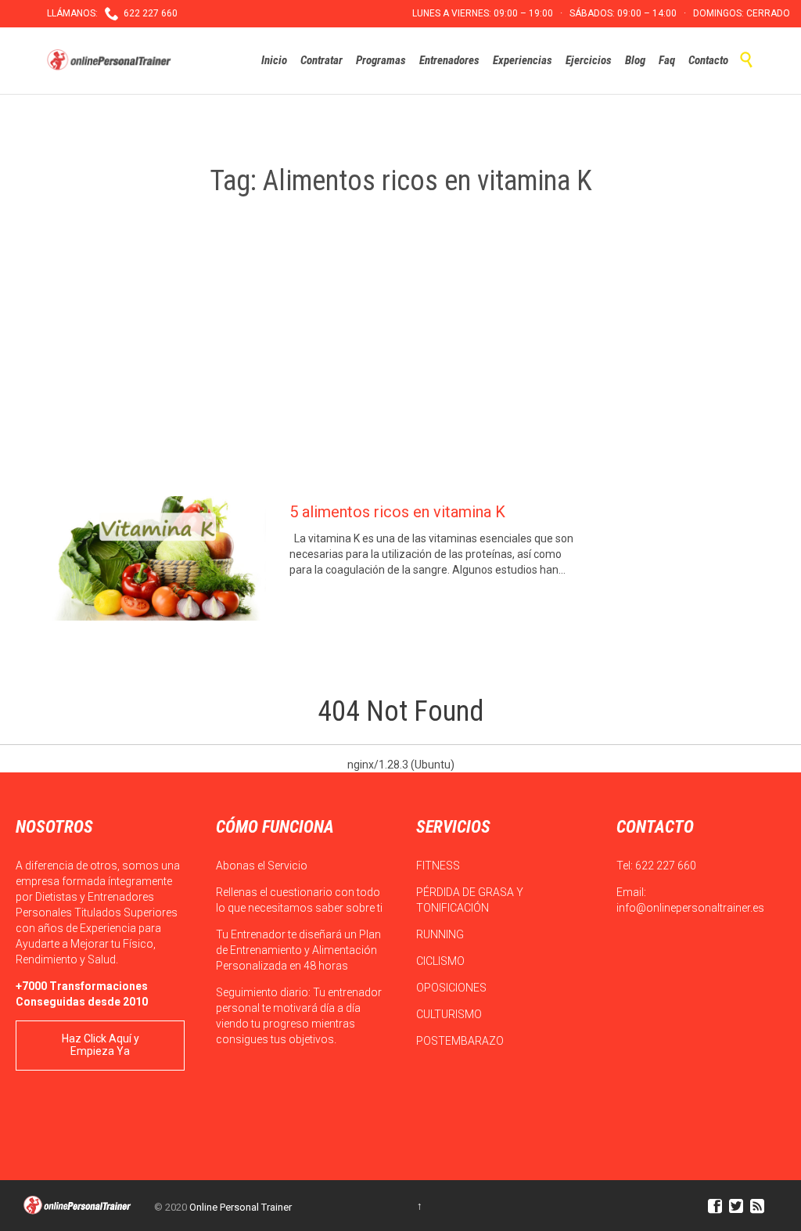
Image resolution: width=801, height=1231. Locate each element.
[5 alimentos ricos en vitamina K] (156, 558)
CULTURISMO (450, 1014)
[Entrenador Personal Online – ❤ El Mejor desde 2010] (111, 60)
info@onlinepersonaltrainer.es (690, 908)
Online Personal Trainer (240, 1207)
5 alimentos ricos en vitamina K (397, 511)
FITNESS (439, 865)
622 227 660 (665, 865)
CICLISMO (441, 961)
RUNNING (441, 934)
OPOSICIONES (452, 987)
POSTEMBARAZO (461, 1041)
